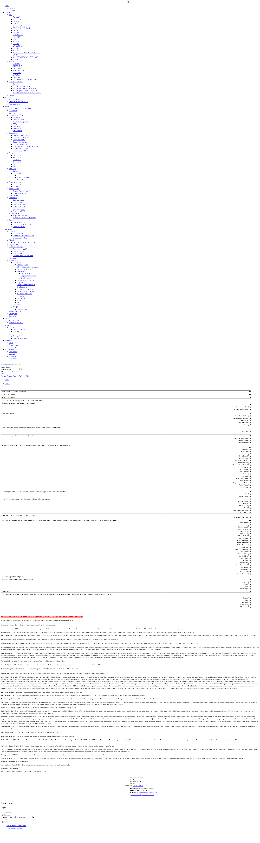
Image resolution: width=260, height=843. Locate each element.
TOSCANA (16, 50)
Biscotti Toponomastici (21, 191)
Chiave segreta (9, 817)
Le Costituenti (14, 347)
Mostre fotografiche (16, 115)
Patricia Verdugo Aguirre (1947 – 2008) (15, 376)
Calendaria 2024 (19, 207)
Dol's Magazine (22, 265)
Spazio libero (17, 305)
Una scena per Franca (21, 148)
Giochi (15, 307)
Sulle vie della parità (20, 249)
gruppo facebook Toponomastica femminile (142, 795)
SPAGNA (16, 75)
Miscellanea (13, 260)
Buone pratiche (14, 99)
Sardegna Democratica (25, 280)
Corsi (19, 175)
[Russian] (17, 364)
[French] (8, 364)
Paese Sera (21, 271)
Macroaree (13, 111)
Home (7, 6)
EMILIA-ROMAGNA (20, 26)
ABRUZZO (17, 17)
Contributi (8, 229)
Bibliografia (13, 314)
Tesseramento (14, 356)
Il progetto (12, 8)
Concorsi (16, 336)
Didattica (8, 325)
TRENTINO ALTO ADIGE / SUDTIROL (26, 53)
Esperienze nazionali (20, 338)
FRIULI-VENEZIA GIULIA (22, 28)
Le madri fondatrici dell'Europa (24, 242)
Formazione (13, 327)
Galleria (15, 171)
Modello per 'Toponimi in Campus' (25, 90)
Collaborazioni (14, 358)
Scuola (11, 334)
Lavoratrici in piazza (20, 253)
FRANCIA (16, 64)
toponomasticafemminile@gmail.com (146, 792)
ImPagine (20, 296)
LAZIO (15, 30)
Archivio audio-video (16, 323)
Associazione (10, 349)
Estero (11, 61)
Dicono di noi (9, 318)
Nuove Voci (21, 180)
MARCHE (16, 37)
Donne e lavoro (18, 119)
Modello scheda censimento (23, 86)
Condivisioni (17, 173)
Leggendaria (21, 282)
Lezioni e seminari (19, 329)
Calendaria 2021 (19, 200)
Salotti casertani (19, 227)
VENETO (16, 59)
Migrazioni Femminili (20, 215)
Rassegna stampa (15, 320)
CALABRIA (17, 21)
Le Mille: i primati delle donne (23, 236)
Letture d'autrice (19, 222)
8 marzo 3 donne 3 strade (22, 135)
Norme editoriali (15, 311)
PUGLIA (16, 44)
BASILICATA (17, 19)
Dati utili (12, 354)
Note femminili (18, 128)
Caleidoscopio (26, 278)
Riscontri (8, 97)
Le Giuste (16, 126)
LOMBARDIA (18, 35)
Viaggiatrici (17, 117)
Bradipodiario (22, 287)
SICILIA (15, 48)
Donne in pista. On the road (23, 256)
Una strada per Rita (20, 238)
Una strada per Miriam (21, 151)
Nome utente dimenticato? (16, 826)
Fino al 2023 (17, 184)
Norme (11, 95)
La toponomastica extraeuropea (25, 79)
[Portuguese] (14, 364)
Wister (19, 300)
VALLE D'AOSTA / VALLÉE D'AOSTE (25, 57)
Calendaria (13, 198)
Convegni (12, 113)
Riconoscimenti (14, 104)
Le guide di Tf (13, 244)
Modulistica (13, 84)
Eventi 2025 (17, 157)
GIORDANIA (17, 66)
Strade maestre (18, 251)
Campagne (13, 133)
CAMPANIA (17, 24)
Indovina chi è (22, 309)
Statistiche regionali (16, 82)
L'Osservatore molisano (25, 291)
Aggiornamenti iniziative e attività (20, 108)
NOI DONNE (22, 298)
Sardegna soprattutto (25, 289)
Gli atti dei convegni (16, 247)
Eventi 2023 (17, 162)
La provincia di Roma (28, 276)
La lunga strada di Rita (21, 144)
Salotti (11, 220)
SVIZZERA (16, 77)
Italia (10, 15)
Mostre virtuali (14, 213)
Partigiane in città (19, 140)
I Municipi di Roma (27, 273)
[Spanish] (20, 364)
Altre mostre (17, 131)
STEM (15, 124)
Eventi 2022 (17, 164)
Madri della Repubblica (21, 122)
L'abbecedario (18, 233)
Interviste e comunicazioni (18, 102)
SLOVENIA (17, 73)
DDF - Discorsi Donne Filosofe (28, 267)
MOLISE (16, 39)
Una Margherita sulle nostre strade (25, 146)
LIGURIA (16, 32)
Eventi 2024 (17, 160)
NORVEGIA (17, 68)
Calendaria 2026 (19, 211)
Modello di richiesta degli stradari (25, 88)
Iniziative (8, 106)
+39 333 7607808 (138, 786)
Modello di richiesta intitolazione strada (27, 93)
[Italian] (2, 364)
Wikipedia (12, 169)
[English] (5, 364)
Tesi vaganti (13, 258)
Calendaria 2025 (19, 209)
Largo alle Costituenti (20, 137)
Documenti (13, 352)
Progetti (16, 332)
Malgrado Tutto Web (24, 294)
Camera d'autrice (15, 182)
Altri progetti (13, 195)
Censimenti (9, 12)
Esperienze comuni (24, 178)
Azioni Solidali (14, 189)
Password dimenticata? (14, 828)
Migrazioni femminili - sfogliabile (24, 218)
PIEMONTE (17, 41)
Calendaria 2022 (19, 202)
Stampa (7, 384)
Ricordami (8, 819)
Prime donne (13, 345)
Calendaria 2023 (19, 204)
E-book (11, 240)
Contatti (12, 10)
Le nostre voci (18, 262)
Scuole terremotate (20, 193)
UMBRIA (16, 55)
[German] (11, 364)
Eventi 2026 (17, 155)
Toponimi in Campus (20, 142)
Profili (11, 343)
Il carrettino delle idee (25, 269)
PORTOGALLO (18, 70)
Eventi (11, 153)
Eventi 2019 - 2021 (19, 166)
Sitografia (12, 316)
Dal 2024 (16, 186)
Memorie (8, 340)
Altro (19, 302)
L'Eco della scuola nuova (26, 285)
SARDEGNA (17, 46)
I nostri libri (13, 231)
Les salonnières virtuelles (22, 224)
